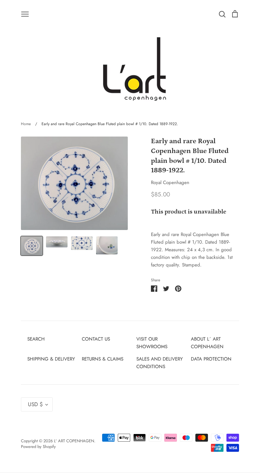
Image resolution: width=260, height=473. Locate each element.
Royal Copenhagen (170, 182)
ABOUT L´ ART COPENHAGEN (207, 343)
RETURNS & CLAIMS (102, 358)
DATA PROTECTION (211, 358)
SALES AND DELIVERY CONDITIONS (159, 362)
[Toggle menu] (25, 14)
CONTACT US (96, 339)
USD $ (35, 404)
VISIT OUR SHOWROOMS (151, 343)
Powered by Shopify (38, 447)
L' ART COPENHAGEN (74, 441)
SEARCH (36, 339)
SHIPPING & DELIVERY (51, 358)
